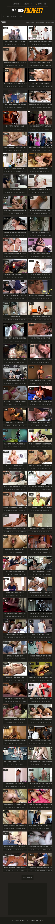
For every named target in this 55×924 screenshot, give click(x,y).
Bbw (41, 701)
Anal (8, 129)
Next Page (27, 877)
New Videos (28, 4)
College (33, 129)
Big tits (42, 44)
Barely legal (43, 362)
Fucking (20, 743)
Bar (35, 362)
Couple (16, 65)
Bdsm (16, 319)
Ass (9, 150)
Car (39, 129)
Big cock (16, 298)
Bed (48, 192)
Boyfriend (34, 65)
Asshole (21, 871)
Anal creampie (18, 129)
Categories (42, 4)
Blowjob (8, 256)
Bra (7, 786)
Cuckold (34, 553)
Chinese (34, 849)
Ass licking (40, 171)
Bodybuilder (44, 65)
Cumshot (34, 341)
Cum (32, 108)
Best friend (44, 214)
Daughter (23, 256)
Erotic (23, 65)
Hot (27, 22)
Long (47, 22)
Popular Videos (14, 4)
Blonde (9, 65)
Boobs (35, 44)
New (37, 22)
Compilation (48, 341)
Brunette (34, 86)
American (11, 404)
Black (35, 192)
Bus (48, 44)
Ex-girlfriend (18, 108)
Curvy (23, 637)
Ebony (39, 743)
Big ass (47, 150)
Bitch (21, 277)
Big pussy (9, 235)
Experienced (16, 680)
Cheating (18, 341)
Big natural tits (18, 510)
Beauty (9, 44)
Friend (49, 235)
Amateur (9, 86)
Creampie (17, 235)
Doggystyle (17, 44)
